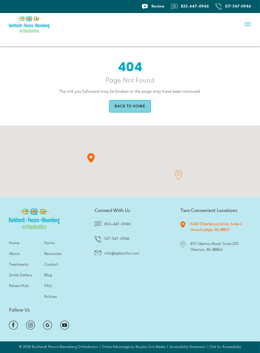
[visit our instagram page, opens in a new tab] (30, 325)
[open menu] (248, 24)
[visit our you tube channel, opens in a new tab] (64, 325)
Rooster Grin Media (150, 347)
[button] (91, 158)
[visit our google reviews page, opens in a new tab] (47, 325)
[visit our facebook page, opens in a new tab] (13, 325)
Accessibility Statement (187, 347)
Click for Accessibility (225, 347)
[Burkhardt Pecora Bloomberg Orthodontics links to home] (29, 25)
